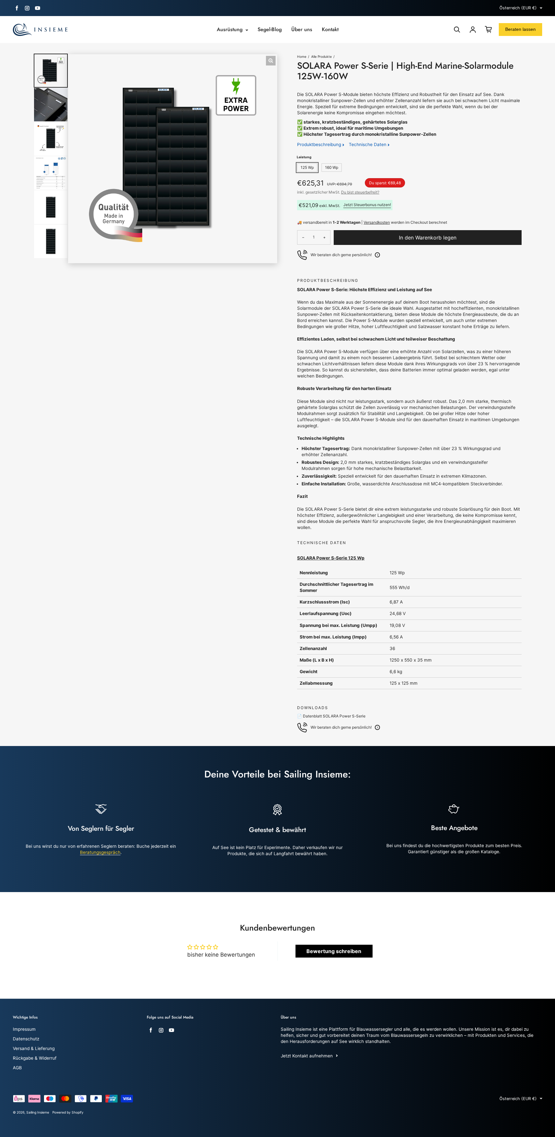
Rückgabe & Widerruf (35, 1058)
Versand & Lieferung (34, 1048)
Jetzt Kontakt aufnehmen (307, 1055)
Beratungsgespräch (100, 852)
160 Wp (331, 167)
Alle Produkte (321, 56)
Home (301, 56)
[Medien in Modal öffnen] (271, 60)
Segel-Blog (270, 29)
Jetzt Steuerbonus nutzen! (367, 204)
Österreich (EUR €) (518, 7)
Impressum (24, 1029)
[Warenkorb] (488, 29)
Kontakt (330, 29)
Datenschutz (26, 1038)
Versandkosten (377, 222)
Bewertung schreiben (333, 951)
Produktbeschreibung (319, 144)
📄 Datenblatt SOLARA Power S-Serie (331, 716)
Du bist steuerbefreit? (360, 192)
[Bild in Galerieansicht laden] (50, 70)
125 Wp (307, 167)
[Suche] (457, 29)
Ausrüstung (230, 29)
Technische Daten (368, 144)
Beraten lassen (520, 29)
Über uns (301, 29)
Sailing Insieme (37, 1112)
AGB (17, 1067)
